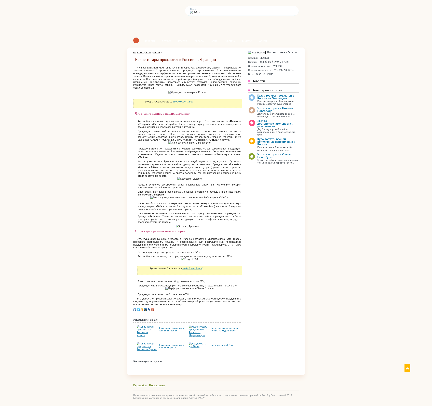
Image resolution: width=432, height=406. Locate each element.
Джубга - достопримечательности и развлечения (275, 124)
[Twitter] (138, 310)
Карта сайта (140, 385)
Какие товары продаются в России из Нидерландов (224, 329)
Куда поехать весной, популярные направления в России (276, 142)
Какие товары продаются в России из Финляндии (275, 97)
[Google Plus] (152, 310)
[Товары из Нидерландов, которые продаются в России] (199, 326)
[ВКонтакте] (135, 310)
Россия (182, 40)
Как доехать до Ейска (222, 345)
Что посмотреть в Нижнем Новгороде (275, 109)
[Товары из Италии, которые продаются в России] (147, 326)
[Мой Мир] (145, 310)
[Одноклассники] (142, 310)
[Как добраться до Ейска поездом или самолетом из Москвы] (199, 343)
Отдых (166, 40)
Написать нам (157, 385)
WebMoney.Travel (183, 101)
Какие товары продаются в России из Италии (172, 329)
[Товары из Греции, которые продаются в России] (147, 343)
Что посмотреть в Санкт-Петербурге (274, 156)
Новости (149, 40)
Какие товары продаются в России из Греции (172, 346)
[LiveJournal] (149, 310)
